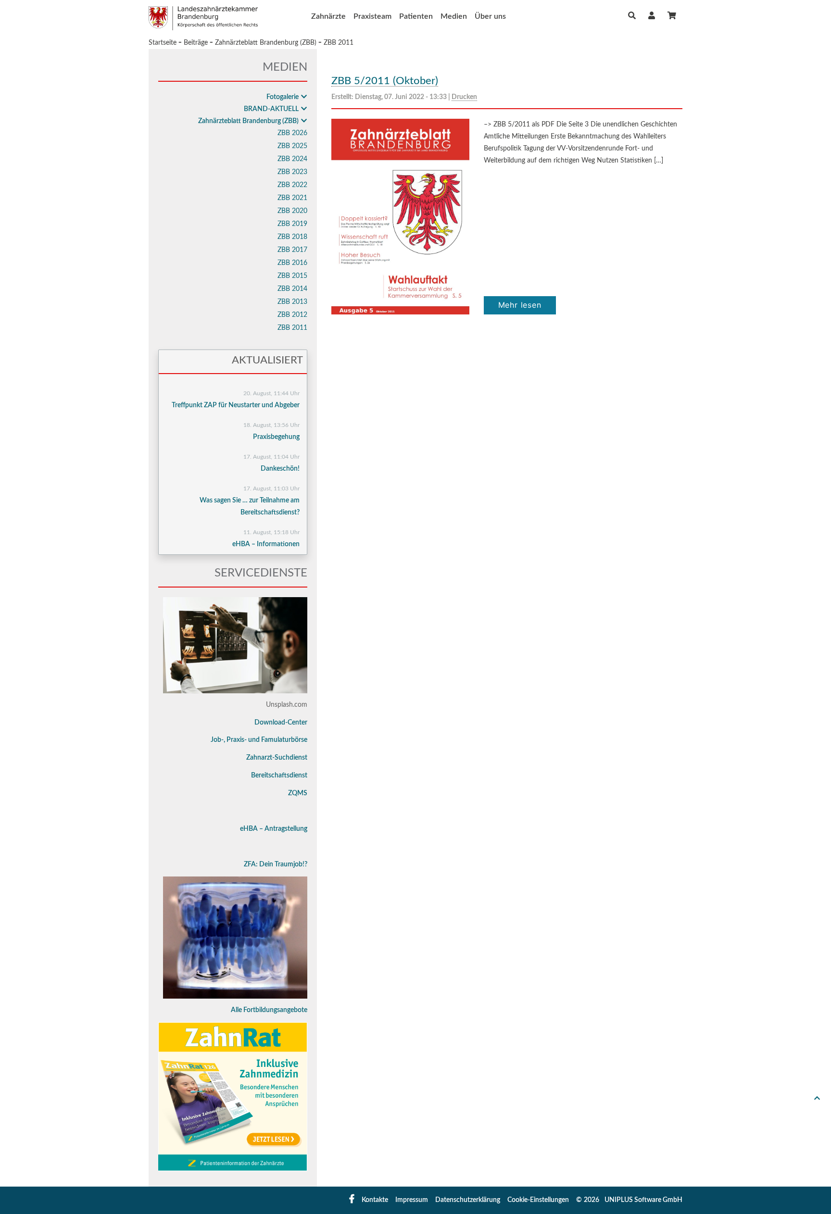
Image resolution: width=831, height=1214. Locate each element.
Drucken (464, 97)
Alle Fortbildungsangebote (269, 1010)
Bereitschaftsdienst (279, 775)
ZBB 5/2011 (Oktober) (384, 80)
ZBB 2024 (292, 159)
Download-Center (280, 722)
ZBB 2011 (338, 42)
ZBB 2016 (292, 263)
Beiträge (196, 42)
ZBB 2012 (292, 315)
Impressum (411, 1200)
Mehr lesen (519, 305)
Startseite (162, 42)
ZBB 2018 (292, 237)
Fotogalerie (282, 97)
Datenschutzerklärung (467, 1200)
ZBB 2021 (292, 198)
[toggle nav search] (632, 16)
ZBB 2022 (292, 185)
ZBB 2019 (292, 224)
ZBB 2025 (292, 146)
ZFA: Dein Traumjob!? (275, 864)
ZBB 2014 (292, 289)
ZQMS (297, 793)
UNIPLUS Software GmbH (643, 1200)
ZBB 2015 (292, 276)
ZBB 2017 (292, 250)
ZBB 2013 (292, 302)
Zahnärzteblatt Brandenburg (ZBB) (265, 42)
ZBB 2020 (292, 211)
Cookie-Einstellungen (538, 1200)
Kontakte (375, 1200)
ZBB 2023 (292, 172)
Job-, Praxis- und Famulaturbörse (259, 740)
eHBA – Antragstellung (273, 829)
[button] (651, 16)
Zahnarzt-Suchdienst (276, 757)
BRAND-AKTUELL (271, 109)
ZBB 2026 (292, 133)
